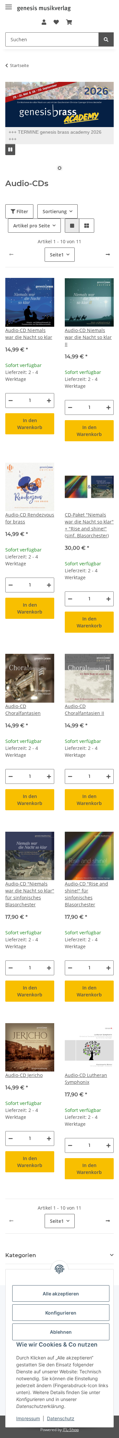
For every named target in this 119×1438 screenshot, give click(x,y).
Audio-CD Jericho (24, 1075)
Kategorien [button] (20, 1255)
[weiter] (108, 254)
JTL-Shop (71, 1429)
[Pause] (10, 149)
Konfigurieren (60, 1313)
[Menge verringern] (11, 400)
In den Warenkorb (29, 423)
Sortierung (55, 211)
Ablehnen (61, 1332)
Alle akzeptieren (61, 1293)
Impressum (28, 1418)
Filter (21, 211)
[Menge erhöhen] (49, 400)
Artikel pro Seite (31, 225)
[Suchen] (106, 39)
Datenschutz (60, 1418)
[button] (44, 22)
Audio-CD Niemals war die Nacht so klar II (88, 337)
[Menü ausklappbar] (8, 4)
